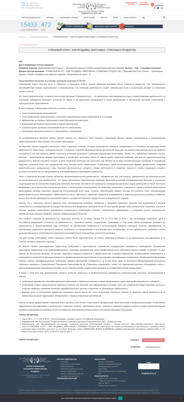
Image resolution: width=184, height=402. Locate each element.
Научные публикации (68, 371)
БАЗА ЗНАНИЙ (89, 18)
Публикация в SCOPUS (131, 3)
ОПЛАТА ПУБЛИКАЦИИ (74, 26)
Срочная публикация (144, 3)
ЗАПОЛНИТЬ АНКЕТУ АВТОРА (106, 26)
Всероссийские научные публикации (112, 371)
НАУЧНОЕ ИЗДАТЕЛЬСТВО (31, 18)
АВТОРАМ (50, 18)
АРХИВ (115, 18)
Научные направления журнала (71, 374)
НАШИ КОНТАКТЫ (130, 18)
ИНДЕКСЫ (130, 26)
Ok (120, 398)
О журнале (64, 362)
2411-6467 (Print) (32, 3)
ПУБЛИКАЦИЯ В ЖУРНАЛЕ (69, 18)
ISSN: (23, 3)
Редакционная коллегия (69, 376)
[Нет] (181, 398)
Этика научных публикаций (70, 364)
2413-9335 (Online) (32, 6)
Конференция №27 (153, 347)
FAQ (99, 374)
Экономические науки (28, 45)
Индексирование (66, 366)
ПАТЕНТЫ (103, 18)
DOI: (23, 8)
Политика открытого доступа (71, 369)
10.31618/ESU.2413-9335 (34, 8)
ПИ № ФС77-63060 (97, 11)
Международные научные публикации (108, 368)
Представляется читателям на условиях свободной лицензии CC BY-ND (52, 81)
